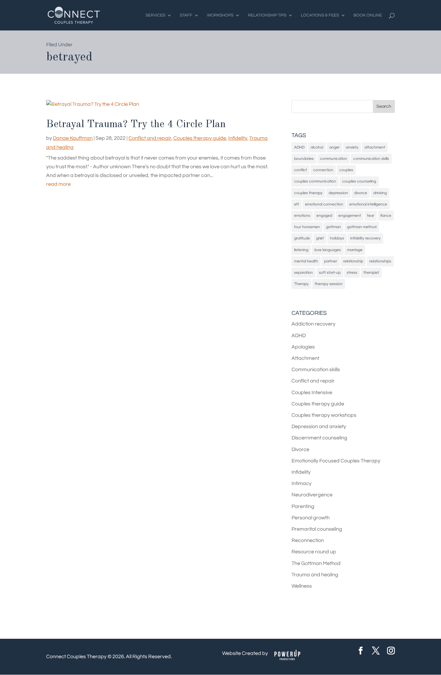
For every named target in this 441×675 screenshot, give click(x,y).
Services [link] (155, 15)
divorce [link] (360, 193)
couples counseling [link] (359, 181)
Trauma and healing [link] (315, 574)
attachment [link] (374, 147)
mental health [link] (306, 261)
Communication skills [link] (316, 369)
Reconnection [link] (308, 540)
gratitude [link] (302, 238)
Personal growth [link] (311, 517)
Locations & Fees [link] (320, 15)
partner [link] (330, 261)
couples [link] (346, 170)
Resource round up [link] (314, 551)
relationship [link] (353, 261)
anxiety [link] (352, 147)
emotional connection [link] (324, 204)
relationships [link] (380, 261)
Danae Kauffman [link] (73, 138)
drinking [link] (380, 193)
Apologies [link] (303, 346)
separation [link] (303, 273)
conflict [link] (300, 170)
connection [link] (323, 170)
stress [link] (352, 273)
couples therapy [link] (308, 193)
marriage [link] (355, 250)
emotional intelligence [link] (368, 204)
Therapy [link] (301, 284)
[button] (384, 106)
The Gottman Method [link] (316, 563)
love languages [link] (327, 250)
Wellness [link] (302, 586)
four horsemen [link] (307, 227)
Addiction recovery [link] (313, 323)
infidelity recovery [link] (365, 238)
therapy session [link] (329, 284)
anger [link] (334, 147)
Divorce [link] (300, 449)
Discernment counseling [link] (319, 437)
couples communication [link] (315, 181)
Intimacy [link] (302, 483)
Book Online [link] (368, 15)
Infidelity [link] (237, 138)
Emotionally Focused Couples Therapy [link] (336, 460)
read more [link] (58, 184)
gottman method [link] (361, 227)
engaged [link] (324, 216)
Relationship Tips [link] (267, 15)
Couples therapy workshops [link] (324, 415)
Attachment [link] (305, 358)
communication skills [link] (371, 159)
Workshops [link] (220, 15)
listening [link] (301, 250)
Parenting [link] (303, 506)
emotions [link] (302, 216)
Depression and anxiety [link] (319, 426)
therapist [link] (371, 273)
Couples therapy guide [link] (199, 138)
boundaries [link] (304, 159)
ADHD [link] (299, 147)
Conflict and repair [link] (149, 138)
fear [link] (370, 216)
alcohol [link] (317, 147)
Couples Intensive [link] (312, 392)
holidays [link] (337, 238)
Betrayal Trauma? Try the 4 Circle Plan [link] (136, 124)
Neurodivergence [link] (312, 494)
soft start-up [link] (330, 273)
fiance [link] (385, 216)
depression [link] (338, 193)
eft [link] (296, 204)
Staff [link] (186, 15)
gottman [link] (333, 227)
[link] (73, 14)
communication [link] (333, 159)
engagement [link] (349, 216)
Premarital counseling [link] (317, 529)
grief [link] (320, 238)
